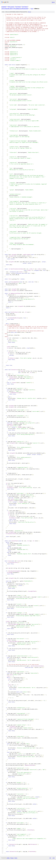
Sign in (53, 2)
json (53, 857)
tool (32, 8)
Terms (15, 858)
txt (50, 857)
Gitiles (8, 858)
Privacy (12, 858)
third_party (11, 6)
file (29, 11)
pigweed (3, 6)
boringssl (18, 6)
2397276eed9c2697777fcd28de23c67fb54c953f (14, 8)
